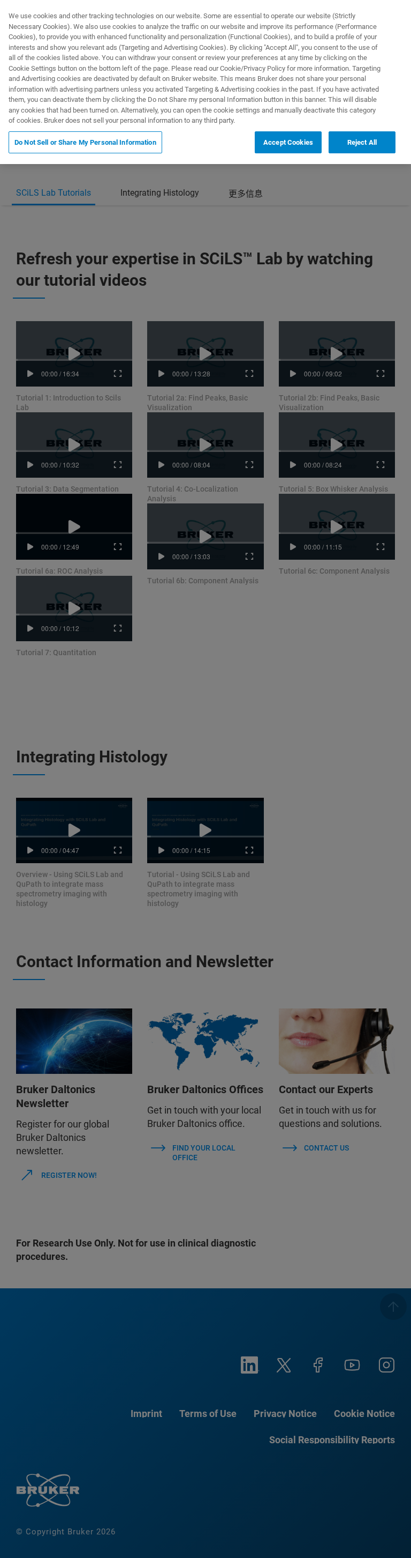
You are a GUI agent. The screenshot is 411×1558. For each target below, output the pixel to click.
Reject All (362, 142)
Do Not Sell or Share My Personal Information (85, 142)
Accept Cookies (288, 142)
